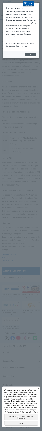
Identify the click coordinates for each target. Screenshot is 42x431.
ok (31, 54)
